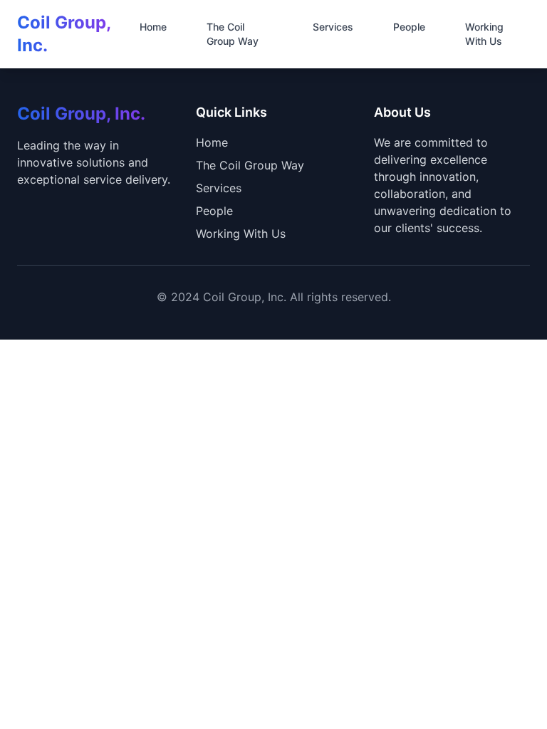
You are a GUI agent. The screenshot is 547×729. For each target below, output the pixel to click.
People (409, 27)
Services (333, 27)
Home (153, 27)
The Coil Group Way (233, 34)
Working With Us (484, 34)
